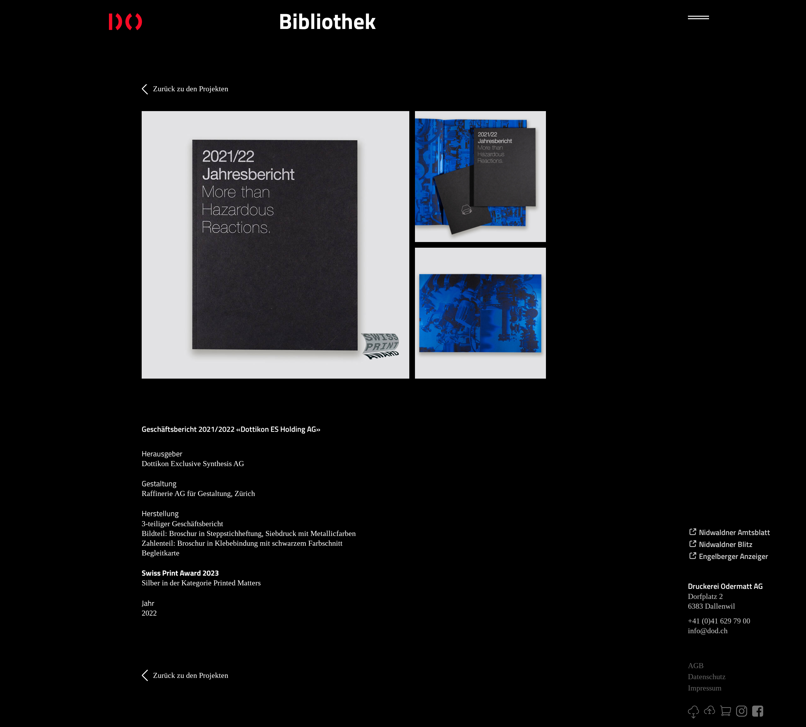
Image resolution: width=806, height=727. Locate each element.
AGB (696, 666)
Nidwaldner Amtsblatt (733, 532)
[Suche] (697, 50)
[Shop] (728, 713)
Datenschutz (707, 677)
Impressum (705, 688)
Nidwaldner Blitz (724, 544)
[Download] (696, 716)
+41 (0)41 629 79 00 (719, 621)
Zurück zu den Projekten (190, 89)
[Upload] (712, 711)
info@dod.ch (708, 631)
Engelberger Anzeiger (732, 556)
